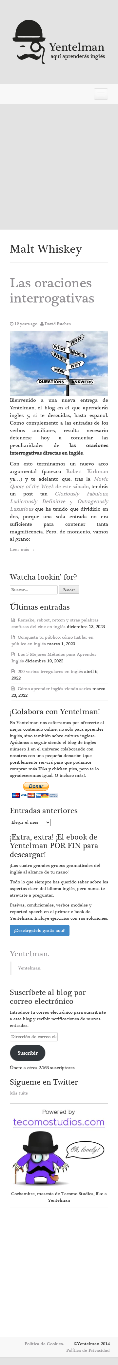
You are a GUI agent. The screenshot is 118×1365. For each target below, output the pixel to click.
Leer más (22, 550)
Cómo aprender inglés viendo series (54, 689)
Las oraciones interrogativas (52, 291)
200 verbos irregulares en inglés (50, 672)
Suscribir (28, 1053)
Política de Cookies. (44, 1344)
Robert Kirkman (87, 471)
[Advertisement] (59, 167)
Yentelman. (29, 954)
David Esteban (58, 324)
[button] (59, 364)
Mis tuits (19, 1093)
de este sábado (59, 482)
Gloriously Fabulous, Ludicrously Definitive (59, 497)
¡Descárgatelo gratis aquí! (39, 931)
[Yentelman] (59, 41)
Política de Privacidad (88, 1350)
